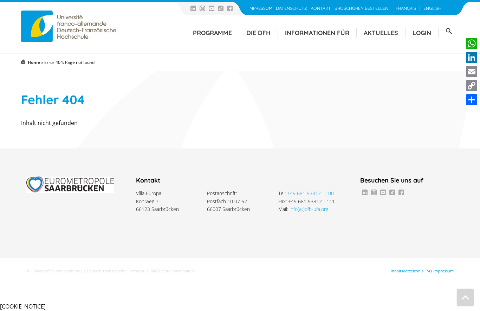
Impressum (260, 8)
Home (34, 62)
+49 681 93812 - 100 (310, 193)
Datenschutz (291, 8)
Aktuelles (381, 33)
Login (422, 33)
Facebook (230, 8)
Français (406, 8)
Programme (212, 33)
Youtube (211, 8)
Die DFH (258, 33)
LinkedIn (193, 8)
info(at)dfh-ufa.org (309, 209)
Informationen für (317, 33)
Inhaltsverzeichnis (407, 271)
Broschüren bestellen (361, 8)
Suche (449, 31)
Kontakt (321, 8)
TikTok (220, 8)
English (432, 8)
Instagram (202, 8)
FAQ (428, 271)
